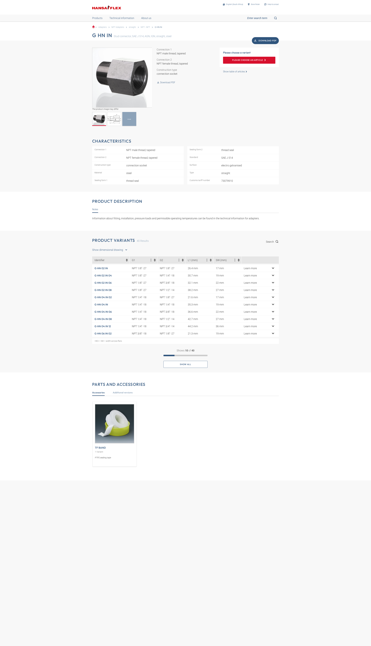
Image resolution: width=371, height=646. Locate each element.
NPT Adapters (117, 27)
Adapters (102, 27)
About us (146, 18)
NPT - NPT (145, 27)
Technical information (121, 18)
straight (132, 27)
